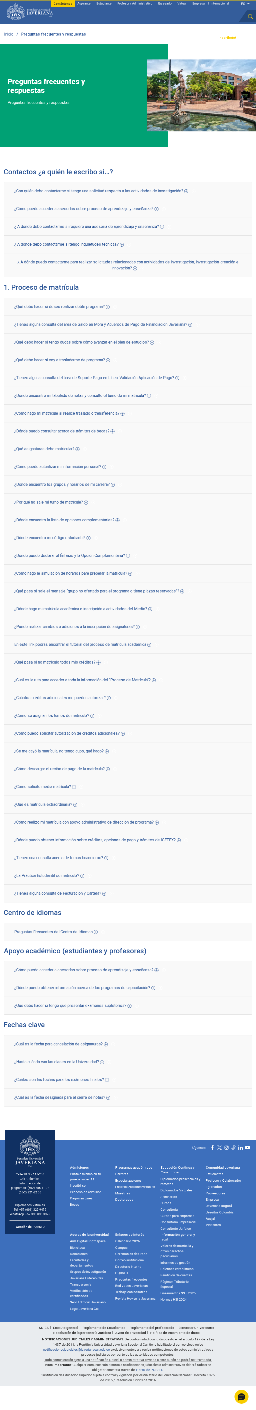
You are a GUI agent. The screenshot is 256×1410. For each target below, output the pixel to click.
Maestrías (122, 1193)
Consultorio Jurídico (175, 1228)
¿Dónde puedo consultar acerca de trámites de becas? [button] (62, 431)
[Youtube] (247, 1147)
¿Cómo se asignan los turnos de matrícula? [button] (52, 715)
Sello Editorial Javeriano (88, 1302)
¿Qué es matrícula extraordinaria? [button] (43, 804)
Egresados (214, 1187)
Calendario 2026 (127, 1241)
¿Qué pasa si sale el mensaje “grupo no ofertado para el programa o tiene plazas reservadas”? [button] (97, 591)
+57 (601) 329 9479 (32, 1209)
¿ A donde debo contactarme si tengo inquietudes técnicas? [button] (67, 244)
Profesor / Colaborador (223, 1180)
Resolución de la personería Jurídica (82, 1333)
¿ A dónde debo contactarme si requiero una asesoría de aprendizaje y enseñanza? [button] (87, 226)
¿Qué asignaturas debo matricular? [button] (45, 448)
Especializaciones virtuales (135, 1187)
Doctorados (124, 1199)
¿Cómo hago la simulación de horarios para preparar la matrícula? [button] (71, 573)
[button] (250, 16)
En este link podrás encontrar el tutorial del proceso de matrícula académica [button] (80, 644)
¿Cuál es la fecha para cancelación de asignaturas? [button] (59, 1044)
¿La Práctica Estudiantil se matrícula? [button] (47, 875)
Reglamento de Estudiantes (103, 1328)
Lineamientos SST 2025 (178, 1293)
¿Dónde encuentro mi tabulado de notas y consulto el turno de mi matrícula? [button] (80, 395)
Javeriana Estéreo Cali (86, 1278)
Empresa (198, 3)
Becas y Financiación (81, 38)
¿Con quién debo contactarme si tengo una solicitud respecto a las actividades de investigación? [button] (99, 191)
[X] (219, 1147)
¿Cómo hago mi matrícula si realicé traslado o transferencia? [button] (67, 413)
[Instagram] (226, 1147)
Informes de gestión (175, 1263)
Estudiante (104, 3)
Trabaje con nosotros (131, 1292)
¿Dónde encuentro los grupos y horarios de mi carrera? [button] (62, 484)
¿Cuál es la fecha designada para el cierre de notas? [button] (60, 1097)
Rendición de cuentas (176, 1275)
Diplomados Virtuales (176, 1190)
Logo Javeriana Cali (84, 1309)
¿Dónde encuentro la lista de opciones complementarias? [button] (65, 520)
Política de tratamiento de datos (175, 1333)
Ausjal (210, 1218)
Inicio (9, 34)
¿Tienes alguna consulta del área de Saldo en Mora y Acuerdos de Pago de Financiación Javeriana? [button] (101, 324)
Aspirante (83, 3)
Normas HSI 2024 (173, 1299)
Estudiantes (214, 1174)
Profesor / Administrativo (135, 3)
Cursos (165, 1203)
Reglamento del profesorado (152, 1328)
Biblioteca (77, 1247)
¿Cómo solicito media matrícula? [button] (43, 786)
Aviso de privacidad (130, 1333)
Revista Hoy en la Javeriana (135, 1298)
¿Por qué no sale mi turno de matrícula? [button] (49, 502)
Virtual (182, 3)
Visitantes (213, 1225)
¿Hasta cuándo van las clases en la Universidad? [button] (57, 1061)
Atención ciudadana (174, 38)
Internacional (220, 3)
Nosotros (149, 38)
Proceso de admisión (86, 1192)
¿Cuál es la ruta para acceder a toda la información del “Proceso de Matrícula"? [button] (83, 680)
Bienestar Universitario (196, 1328)
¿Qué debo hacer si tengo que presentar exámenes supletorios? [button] (71, 1005)
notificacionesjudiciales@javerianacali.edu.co (76, 1349)
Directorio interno (128, 1267)
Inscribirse (78, 1185)
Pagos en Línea (81, 1198)
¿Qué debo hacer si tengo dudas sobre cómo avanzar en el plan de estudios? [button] (82, 342)
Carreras (121, 1174)
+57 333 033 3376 (37, 1214)
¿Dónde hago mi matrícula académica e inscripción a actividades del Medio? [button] (81, 608)
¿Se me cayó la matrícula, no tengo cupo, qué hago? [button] (59, 751)
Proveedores (215, 1193)
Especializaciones (128, 1180)
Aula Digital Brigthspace (88, 1241)
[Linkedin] (240, 1147)
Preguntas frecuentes (131, 1279)
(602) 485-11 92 (38, 1188)
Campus (121, 1247)
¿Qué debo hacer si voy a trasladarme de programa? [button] (60, 360)
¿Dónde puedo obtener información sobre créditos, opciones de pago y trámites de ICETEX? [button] (95, 840)
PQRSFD (121, 1273)
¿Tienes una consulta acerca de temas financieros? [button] (59, 857)
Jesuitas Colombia (220, 1212)
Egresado (165, 3)
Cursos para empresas (177, 1216)
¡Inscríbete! (227, 38)
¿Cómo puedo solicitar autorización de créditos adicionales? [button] (67, 733)
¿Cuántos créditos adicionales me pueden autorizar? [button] (60, 697)
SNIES (44, 1328)
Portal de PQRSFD (149, 1370)
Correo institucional (129, 1260)
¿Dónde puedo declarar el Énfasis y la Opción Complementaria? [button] (70, 555)
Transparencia (202, 38)
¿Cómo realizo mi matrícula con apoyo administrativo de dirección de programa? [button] (84, 822)
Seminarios (168, 1197)
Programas (54, 38)
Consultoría (169, 1209)
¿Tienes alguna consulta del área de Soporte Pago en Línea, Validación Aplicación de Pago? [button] (94, 377)
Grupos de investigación (88, 1272)
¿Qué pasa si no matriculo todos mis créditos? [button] (55, 662)
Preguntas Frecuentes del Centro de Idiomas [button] (54, 931)
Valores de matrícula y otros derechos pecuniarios (176, 1251)
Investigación (128, 38)
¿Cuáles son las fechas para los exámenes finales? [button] (59, 1079)
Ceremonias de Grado (131, 1254)
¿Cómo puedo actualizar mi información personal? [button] (58, 466)
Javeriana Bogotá (219, 1206)
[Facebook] (212, 1147)
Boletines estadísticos (177, 1269)
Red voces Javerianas (131, 1286)
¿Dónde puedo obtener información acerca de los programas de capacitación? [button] (82, 987)
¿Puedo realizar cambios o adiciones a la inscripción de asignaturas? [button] (75, 626)
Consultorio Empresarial (178, 1222)
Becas (74, 1204)
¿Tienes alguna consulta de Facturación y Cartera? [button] (58, 893)
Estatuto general (65, 1328)
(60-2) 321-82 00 (30, 1192)
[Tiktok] (233, 1147)
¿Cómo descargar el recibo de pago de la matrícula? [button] (60, 768)
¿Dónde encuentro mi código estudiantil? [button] (50, 537)
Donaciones (79, 1254)
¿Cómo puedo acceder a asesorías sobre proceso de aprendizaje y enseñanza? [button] (84, 208)
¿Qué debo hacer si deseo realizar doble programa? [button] (60, 306)
